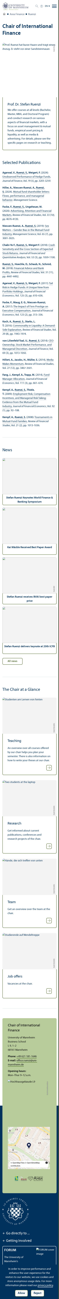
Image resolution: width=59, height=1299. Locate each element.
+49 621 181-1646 (26, 1056)
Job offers (15, 976)
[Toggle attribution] (46, 1163)
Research (14, 823)
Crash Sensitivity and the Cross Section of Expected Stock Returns (28, 249)
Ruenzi (32, 14)
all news (12, 661)
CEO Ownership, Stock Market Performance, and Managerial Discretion (27, 344)
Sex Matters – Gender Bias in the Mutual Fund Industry (25, 230)
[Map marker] (29, 1146)
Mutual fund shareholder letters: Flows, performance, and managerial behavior (26, 196)
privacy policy (45, 1285)
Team (12, 902)
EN (46, 6)
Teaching (14, 741)
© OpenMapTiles (18, 1162)
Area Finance (17, 14)
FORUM (10, 1250)
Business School (4, 14)
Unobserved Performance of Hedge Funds (26, 176)
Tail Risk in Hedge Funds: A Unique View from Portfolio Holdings (27, 287)
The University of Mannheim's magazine (13, 1261)
